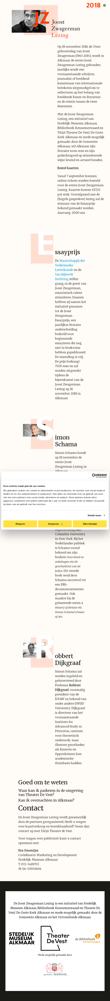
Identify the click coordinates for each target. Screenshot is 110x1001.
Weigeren (20, 524)
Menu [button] (95, 5)
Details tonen (94, 515)
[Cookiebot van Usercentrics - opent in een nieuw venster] (94, 476)
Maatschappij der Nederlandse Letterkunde (70, 265)
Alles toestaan (90, 524)
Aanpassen (53, 524)
